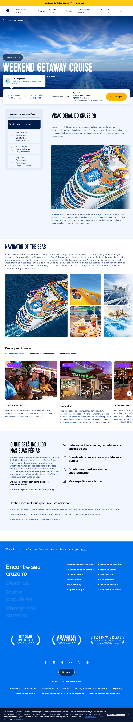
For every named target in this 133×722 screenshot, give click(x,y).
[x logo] (79, 663)
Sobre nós (15, 688)
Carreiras (64, 688)
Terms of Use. (18, 719)
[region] (66, 715)
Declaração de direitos (24, 694)
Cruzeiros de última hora (110, 565)
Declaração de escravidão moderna (91, 688)
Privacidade (30, 688)
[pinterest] (87, 663)
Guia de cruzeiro (106, 575)
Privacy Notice (90, 717)
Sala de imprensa (75, 694)
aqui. (84, 549)
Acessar (123, 11)
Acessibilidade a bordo (109, 590)
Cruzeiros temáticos (108, 585)
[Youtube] (70, 663)
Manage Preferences (116, 715)
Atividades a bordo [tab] (68, 354)
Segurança (118, 688)
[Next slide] (127, 177)
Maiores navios (73, 580)
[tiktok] (62, 663)
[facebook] (45, 663)
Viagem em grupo (75, 590)
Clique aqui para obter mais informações (31, 489)
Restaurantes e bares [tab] (14, 354)
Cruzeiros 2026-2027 (76, 575)
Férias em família (106, 580)
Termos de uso (48, 688)
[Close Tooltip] (42, 77)
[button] (24, 124)
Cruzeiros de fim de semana (80, 570)
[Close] (129, 714)
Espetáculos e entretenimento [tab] (42, 354)
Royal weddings (74, 585)
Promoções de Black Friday (80, 565)
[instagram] (54, 663)
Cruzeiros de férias (107, 570)
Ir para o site (80, 3)
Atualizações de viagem (50, 694)
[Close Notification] (130, 3)
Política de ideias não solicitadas (104, 694)
